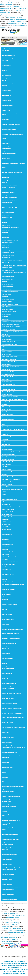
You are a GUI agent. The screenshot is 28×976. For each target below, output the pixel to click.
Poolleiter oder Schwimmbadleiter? (9, 122)
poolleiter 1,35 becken (7, 742)
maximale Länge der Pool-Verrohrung (10, 291)
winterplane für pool (6, 569)
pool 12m (4, 577)
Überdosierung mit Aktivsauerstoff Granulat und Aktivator (12, 135)
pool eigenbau (5, 549)
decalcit (3, 98)
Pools (26, 969)
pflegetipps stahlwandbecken (8, 55)
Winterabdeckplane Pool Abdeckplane (10, 227)
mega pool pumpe (6, 225)
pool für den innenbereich (7, 658)
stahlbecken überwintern (7, 691)
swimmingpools (5, 119)
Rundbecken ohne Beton (7, 701)
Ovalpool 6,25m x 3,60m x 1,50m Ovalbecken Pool (13, 429)
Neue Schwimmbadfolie (7, 859)
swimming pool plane (6, 409)
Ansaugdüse (4, 811)
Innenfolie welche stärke (7, 516)
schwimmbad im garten (7, 339)
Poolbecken (4, 175)
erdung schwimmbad (6, 257)
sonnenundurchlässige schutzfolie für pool (11, 784)
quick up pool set (5, 762)
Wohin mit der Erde (6, 504)
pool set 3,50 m (5, 182)
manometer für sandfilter (7, 210)
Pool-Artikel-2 (7, 959)
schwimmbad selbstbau (7, 267)
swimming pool (5, 678)
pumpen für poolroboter (7, 63)
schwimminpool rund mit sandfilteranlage (11, 794)
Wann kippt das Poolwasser (8, 374)
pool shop (4, 772)
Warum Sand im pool (6, 801)
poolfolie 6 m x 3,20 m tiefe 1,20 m (9, 207)
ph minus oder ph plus (7, 95)
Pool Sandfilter (5, 969)
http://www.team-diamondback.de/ (17, 23)
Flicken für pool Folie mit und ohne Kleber (11, 770)
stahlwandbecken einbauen (8, 93)
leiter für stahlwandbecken (8, 889)
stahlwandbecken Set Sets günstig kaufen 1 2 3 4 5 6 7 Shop (14, 780)
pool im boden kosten (6, 501)
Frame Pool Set (5, 622)
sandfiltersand (5, 661)
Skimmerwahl (5, 599)
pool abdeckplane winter (7, 522)
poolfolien (4, 349)
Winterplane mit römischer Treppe (9, 344)
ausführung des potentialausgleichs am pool (11, 867)
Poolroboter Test (5, 607)
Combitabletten (5, 624)
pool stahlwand (5, 777)
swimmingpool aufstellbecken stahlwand (11, 451)
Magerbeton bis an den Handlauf (9, 153)
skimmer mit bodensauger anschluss (10, 304)
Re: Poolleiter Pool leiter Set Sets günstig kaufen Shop (14, 265)
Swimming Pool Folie (6, 469)
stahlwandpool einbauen (7, 514)
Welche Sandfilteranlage (7, 767)
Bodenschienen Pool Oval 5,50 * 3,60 (10, 562)
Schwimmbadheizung (6, 572)
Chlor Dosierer (5, 439)
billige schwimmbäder (6, 75)
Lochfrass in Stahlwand (7, 484)
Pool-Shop (21, 971)
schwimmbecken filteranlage (8, 192)
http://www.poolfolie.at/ (6, 5)
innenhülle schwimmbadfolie (8, 894)
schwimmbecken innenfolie (8, 299)
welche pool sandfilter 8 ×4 (8, 532)
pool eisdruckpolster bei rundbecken (10, 396)
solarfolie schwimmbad (7, 190)
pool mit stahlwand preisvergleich (9, 703)
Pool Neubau (4, 70)
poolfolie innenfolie (6, 653)
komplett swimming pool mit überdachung (11, 809)
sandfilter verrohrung (6, 441)
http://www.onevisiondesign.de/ (18, 19)
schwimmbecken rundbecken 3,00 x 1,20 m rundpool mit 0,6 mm (13, 164)
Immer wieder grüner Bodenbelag (9, 752)
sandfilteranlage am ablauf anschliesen (10, 633)
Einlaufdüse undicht (6, 364)
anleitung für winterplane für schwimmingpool (12, 172)
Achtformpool (17, 957)
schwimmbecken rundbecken (8, 471)
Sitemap (14, 955)
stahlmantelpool (5, 177)
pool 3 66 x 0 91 (5, 897)
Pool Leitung (4, 474)
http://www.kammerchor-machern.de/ (10, 14)
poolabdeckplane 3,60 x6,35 (8, 574)
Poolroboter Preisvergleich (8, 476)
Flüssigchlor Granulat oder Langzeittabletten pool (12, 399)
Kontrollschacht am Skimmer (8, 389)
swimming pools (5, 215)
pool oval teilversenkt (6, 117)
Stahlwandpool (22, 965)
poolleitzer (4, 161)
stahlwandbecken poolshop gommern (10, 834)
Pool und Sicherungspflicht (8, 459)
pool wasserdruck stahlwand (8, 706)
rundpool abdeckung (6, 65)
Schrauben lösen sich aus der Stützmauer (11, 326)
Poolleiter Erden (5, 648)
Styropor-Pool (5, 411)
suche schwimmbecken (7, 673)
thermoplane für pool (6, 524)
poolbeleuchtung (5, 245)
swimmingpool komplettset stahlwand (10, 847)
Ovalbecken (10, 957)
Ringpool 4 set (5, 434)
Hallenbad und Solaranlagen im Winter (10, 839)
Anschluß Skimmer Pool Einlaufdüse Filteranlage (12, 331)
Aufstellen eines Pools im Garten (9, 869)
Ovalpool (4, 494)
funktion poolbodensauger (7, 309)
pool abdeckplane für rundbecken (9, 604)
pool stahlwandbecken (7, 534)
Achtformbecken (4, 957)
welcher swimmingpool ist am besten (10, 356)
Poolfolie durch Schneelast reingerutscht (11, 638)
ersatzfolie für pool (6, 158)
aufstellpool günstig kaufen (8, 737)
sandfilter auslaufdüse (7, 381)
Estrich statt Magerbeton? (7, 449)
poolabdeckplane (5, 837)
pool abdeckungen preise (7, 146)
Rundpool (18, 955)
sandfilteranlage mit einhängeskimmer (10, 324)
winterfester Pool (5, 50)
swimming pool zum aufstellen (8, 421)
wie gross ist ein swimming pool (9, 511)
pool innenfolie (5, 232)
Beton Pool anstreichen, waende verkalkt (11, 479)
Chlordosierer (5, 559)
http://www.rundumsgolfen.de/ (12, 16)
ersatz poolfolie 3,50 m (7, 217)
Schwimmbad (5, 431)
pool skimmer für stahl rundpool (9, 806)
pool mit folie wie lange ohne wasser (10, 73)
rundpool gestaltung (6, 100)
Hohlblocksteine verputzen (8, 53)
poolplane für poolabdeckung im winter (10, 461)
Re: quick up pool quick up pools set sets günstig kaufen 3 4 (12, 714)
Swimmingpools (12, 965)
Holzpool (4, 138)
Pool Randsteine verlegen (7, 750)
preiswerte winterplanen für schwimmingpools (12, 260)
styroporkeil (4, 222)
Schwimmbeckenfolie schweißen (9, 129)
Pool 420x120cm (5, 526)
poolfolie (4, 424)
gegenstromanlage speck (7, 105)
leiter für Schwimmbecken (7, 286)
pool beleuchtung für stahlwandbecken (10, 366)
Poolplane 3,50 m (5, 539)
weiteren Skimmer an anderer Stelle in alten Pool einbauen (12, 630)
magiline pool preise (6, 789)
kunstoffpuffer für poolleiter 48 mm (9, 361)
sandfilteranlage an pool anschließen (10, 592)
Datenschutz (8, 955)
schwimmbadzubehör (6, 314)
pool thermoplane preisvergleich (9, 341)
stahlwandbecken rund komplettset (9, 456)
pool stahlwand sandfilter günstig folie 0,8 (11, 820)
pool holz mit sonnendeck (7, 671)
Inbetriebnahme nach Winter (8, 252)
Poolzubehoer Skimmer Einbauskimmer (10, 156)
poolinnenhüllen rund (6, 862)
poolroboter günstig (6, 369)
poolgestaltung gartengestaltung (9, 696)
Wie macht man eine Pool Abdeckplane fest (11, 775)
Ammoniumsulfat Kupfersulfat (8, 329)
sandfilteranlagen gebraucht (8, 509)
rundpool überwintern (6, 90)
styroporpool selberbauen (7, 284)
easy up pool (4, 537)
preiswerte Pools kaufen (7, 414)
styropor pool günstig (6, 354)
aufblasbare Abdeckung (7, 832)
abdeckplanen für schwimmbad (9, 359)
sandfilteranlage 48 (6, 735)
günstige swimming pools (7, 279)
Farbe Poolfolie (5, 60)
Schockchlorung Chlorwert (8, 818)
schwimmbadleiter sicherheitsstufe (9, 185)
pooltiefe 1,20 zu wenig (7, 745)
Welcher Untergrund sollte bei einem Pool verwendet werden (13, 814)
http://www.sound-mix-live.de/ (16, 21)
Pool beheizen (5, 103)
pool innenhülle (5, 296)
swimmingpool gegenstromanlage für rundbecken (13, 321)
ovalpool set (4, 676)
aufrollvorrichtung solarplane (8, 250)
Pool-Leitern (4, 80)
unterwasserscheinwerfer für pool (9, 200)
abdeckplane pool (6, 444)
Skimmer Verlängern (6, 141)
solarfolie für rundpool (7, 301)
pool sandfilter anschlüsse (7, 544)
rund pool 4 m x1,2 (6, 730)
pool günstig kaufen (6, 725)
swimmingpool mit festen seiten (9, 78)
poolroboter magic (6, 740)
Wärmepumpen (5, 247)
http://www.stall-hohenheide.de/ (15, 18)
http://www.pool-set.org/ (12, 923)
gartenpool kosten (6, 636)
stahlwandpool (5, 666)
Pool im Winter (5, 316)
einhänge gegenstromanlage (8, 270)
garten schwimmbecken (7, 351)
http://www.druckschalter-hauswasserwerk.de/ (13, 921)
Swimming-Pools (8, 961)
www (3, 37)
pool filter (4, 167)
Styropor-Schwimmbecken (8, 711)
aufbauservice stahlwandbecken (9, 436)
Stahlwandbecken (6, 963)
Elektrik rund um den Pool (7, 720)
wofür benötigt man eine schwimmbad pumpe (12, 708)
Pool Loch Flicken (6, 587)
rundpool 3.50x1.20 (6, 110)
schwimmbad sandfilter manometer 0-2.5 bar (12, 507)
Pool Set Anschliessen (7, 289)
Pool (3, 386)
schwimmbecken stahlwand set (9, 88)
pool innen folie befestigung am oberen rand (11, 693)
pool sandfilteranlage (6, 306)
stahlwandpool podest (6, 594)
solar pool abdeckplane (7, 151)
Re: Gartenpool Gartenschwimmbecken (10, 541)
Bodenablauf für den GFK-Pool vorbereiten (11, 796)
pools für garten (5, 319)
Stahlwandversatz (6, 651)
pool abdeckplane (6, 220)
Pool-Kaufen (10, 967)
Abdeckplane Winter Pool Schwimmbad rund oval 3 (13, 717)
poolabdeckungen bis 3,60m (8, 419)
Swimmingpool (5, 281)
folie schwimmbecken (6, 496)
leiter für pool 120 (5, 143)
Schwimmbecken (5, 852)
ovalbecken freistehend (7, 202)
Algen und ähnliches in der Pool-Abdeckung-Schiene (13, 727)
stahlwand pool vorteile (7, 627)
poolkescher (4, 579)
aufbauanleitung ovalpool (7, 844)
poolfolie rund (5, 849)
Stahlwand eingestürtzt (7, 394)
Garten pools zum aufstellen (8, 688)
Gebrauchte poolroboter (7, 614)
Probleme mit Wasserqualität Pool (9, 499)
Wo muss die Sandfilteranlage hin (9, 311)
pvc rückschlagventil (6, 804)
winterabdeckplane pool (7, 294)
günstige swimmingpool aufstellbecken (10, 686)
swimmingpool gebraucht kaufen (9, 683)
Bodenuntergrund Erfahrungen (8, 384)
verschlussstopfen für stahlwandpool (10, 376)
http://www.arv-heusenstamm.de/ (9, 925)
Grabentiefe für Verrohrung (8, 874)
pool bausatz (4, 597)
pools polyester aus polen (7, 842)
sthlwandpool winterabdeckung (8, 391)
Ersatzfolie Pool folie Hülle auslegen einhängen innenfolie (12, 113)
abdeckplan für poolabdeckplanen (9, 197)
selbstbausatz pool (6, 235)
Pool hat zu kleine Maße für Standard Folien (11, 887)
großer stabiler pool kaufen (8, 698)
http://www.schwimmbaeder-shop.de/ (11, 943)
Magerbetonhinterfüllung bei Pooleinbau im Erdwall (13, 584)
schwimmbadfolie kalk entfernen (9, 643)
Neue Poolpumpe (5, 519)
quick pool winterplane (7, 48)
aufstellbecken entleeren (7, 872)
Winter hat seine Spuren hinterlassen (10, 406)
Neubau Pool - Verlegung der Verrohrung (11, 124)
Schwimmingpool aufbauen (8, 791)
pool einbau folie (5, 237)
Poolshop (18, 967)
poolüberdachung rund (7, 760)
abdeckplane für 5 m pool (7, 765)
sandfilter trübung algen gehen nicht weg (11, 755)
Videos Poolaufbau (12, 37)
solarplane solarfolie (6, 612)
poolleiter (4, 829)
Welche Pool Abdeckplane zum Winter (10, 240)
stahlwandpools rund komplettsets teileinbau (12, 646)
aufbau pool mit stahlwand (7, 882)
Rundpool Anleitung (6, 486)
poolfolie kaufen (5, 732)
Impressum (3, 955)
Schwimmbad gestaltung (7, 827)
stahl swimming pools (6, 529)
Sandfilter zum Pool (6, 892)
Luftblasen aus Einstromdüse (8, 187)
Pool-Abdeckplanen (19, 961)
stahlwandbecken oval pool (8, 242)
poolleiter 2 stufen (6, 230)
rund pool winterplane (6, 205)
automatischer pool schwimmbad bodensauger (12, 489)
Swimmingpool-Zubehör (7, 879)
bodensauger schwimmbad (8, 212)
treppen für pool (5, 554)
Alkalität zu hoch (5, 446)
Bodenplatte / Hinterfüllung (8, 255)
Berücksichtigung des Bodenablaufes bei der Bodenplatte (12, 823)
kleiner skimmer (5, 757)
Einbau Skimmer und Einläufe (8, 454)
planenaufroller (5, 334)
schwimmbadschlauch (7, 641)
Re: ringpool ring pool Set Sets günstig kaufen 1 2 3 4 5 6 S (14, 273)
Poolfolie (22, 973)
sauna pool (4, 609)
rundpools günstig (6, 799)
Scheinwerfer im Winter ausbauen (9, 854)
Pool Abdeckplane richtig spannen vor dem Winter (13, 786)
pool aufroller (5, 681)
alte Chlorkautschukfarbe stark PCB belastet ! (12, 108)
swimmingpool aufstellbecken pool (9, 899)
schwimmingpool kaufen (7, 180)
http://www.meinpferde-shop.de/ (10, 913)
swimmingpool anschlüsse (8, 619)
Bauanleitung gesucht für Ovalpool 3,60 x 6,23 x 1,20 (13, 747)
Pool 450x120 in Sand (6, 68)
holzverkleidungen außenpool (8, 564)
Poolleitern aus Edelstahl (7, 481)
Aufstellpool (4, 170)
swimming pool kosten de (7, 722)
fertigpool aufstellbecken (7, 857)
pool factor (4, 132)
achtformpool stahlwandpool (8, 58)
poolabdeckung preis (6, 464)
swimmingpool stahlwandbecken (9, 195)
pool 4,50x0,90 (5, 466)
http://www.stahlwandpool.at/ (8, 3)
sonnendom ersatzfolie (7, 567)
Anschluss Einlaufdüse (7, 884)
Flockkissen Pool (5, 379)
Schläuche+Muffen (6, 547)
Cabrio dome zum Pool (7, 864)
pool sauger (4, 85)
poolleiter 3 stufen (6, 656)
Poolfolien (16, 973)
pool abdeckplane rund (7, 492)
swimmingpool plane (6, 148)
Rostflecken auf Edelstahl (7, 552)
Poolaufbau (4, 404)
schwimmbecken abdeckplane (8, 589)
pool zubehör (4, 346)
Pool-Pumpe (4, 663)
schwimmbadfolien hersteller (8, 371)
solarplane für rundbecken (7, 617)
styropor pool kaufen (6, 426)
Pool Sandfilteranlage (17, 969)
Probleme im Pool (6, 336)
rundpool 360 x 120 (6, 401)
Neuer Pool (4, 127)
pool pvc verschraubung (7, 83)
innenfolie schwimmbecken (8, 276)
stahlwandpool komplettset (8, 668)
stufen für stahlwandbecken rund (9, 582)
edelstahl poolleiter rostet (7, 877)
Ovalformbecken (5, 602)
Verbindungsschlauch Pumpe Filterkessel (11, 556)
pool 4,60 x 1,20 (5, 262)
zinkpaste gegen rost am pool (8, 416)
